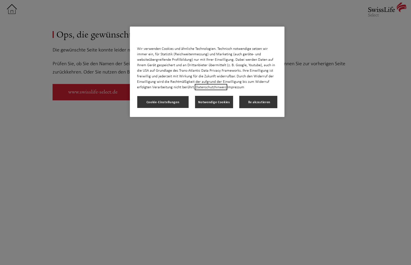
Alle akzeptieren (258, 102)
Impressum (235, 87)
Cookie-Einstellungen (163, 102)
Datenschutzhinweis (211, 87)
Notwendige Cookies (214, 102)
